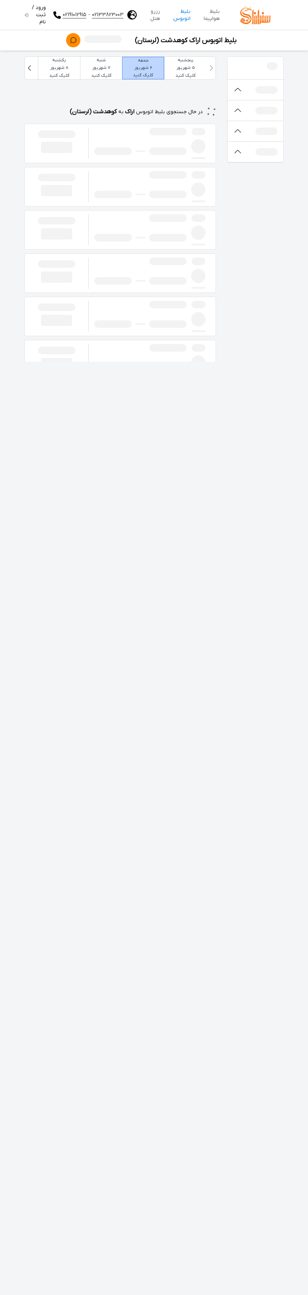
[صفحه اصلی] (255, 15)
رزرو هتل (155, 15)
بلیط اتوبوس (181, 15)
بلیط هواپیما (212, 15)
